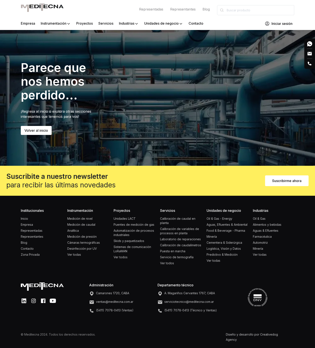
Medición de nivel (80, 218)
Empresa (28, 23)
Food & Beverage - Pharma (226, 230)
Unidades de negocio (161, 23)
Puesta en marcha (172, 251)
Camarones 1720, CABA (112, 293)
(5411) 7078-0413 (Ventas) (115, 310)
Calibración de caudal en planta (177, 221)
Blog (206, 9)
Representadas (151, 9)
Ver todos (121, 257)
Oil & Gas (259, 218)
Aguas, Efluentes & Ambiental (227, 224)
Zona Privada (30, 254)
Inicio (24, 218)
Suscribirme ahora (287, 181)
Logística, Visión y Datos (224, 248)
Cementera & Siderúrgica (224, 242)
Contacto (196, 23)
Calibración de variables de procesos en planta (179, 231)
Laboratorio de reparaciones (180, 239)
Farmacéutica (262, 236)
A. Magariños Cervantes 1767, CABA (189, 293)
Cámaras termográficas (83, 242)
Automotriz (260, 242)
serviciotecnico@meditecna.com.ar (189, 301)
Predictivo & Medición (222, 254)
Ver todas (74, 254)
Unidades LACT (125, 218)
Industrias (126, 23)
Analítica (73, 230)
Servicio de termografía (177, 257)
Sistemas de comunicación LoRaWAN (132, 249)
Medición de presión (82, 236)
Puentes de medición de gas (134, 224)
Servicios (105, 23)
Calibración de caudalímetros (180, 245)
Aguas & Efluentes (265, 230)
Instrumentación (53, 23)
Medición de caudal (81, 224)
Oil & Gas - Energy (219, 218)
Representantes (183, 9)
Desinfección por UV (82, 248)
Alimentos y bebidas (267, 224)
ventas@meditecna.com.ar (114, 301)
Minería (212, 236)
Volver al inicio (36, 130)
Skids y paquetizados (129, 241)
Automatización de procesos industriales (134, 233)
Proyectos (84, 23)
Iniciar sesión (282, 23)
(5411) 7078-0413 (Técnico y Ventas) (190, 310)
